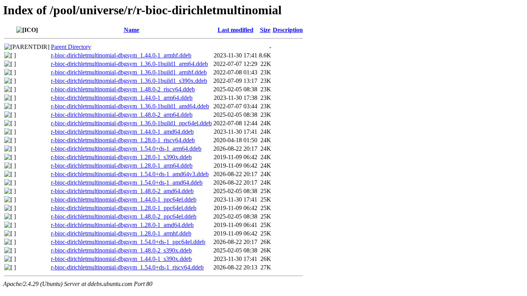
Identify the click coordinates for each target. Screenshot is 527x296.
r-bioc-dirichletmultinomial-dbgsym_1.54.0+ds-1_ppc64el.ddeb (128, 242)
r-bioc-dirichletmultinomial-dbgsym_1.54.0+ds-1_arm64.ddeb (126, 148)
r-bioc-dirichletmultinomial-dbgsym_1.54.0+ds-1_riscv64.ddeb (127, 267)
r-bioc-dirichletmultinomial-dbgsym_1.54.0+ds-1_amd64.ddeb (127, 182)
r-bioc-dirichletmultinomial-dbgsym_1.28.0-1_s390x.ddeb (121, 157)
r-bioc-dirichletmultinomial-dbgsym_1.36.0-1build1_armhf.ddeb (129, 72)
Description (288, 30)
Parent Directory (71, 47)
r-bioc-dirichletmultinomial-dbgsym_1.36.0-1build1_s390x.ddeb (129, 80)
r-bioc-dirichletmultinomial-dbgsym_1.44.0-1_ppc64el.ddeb (123, 199)
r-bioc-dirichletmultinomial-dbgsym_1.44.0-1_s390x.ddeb (121, 259)
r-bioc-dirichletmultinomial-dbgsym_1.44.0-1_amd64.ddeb (122, 131)
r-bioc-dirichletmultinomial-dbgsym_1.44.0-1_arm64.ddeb (122, 97)
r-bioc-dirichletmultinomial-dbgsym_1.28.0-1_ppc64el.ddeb (123, 208)
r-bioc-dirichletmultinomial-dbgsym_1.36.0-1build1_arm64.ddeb (129, 64)
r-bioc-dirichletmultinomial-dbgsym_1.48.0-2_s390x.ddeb (121, 250)
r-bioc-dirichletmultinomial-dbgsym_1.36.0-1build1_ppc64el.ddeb (131, 123)
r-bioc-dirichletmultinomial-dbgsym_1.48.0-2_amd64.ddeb (122, 191)
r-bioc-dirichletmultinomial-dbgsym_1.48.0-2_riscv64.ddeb (123, 89)
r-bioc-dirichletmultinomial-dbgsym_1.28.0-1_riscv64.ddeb (123, 140)
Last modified (235, 30)
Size (265, 30)
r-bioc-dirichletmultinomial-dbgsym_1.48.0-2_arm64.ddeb (122, 114)
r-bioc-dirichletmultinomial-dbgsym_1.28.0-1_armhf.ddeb (121, 233)
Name (131, 30)
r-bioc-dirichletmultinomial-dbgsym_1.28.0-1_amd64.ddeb (122, 225)
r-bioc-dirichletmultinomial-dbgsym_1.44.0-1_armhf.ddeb (121, 55)
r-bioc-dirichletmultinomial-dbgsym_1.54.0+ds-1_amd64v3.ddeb (130, 174)
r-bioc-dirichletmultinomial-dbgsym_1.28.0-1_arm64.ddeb (122, 165)
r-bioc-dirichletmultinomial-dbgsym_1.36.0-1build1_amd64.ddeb (130, 106)
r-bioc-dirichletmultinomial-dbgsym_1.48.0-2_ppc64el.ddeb (123, 216)
